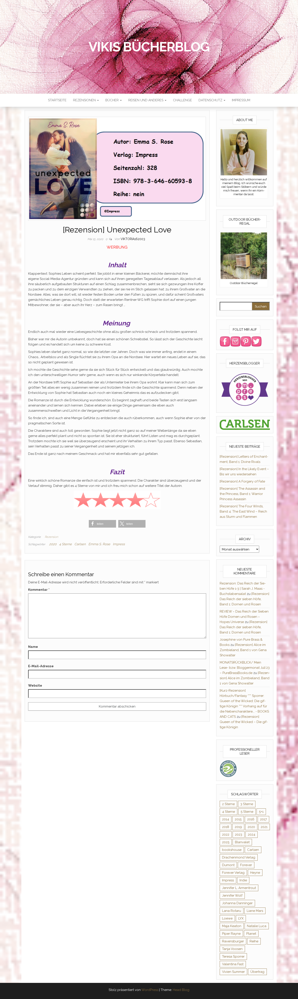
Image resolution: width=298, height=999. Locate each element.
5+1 (261, 812)
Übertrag (257, 972)
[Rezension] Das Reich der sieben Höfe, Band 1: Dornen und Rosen (244, 599)
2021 (264, 827)
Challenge (182, 100)
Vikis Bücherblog (149, 46)
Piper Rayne (231, 934)
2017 (263, 819)
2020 (53, 544)
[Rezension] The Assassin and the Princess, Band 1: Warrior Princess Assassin (242, 494)
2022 (225, 834)
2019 (238, 827)
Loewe (227, 918)
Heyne (255, 873)
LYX (240, 918)
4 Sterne (65, 544)
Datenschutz (211, 100)
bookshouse (231, 850)
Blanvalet (242, 842)
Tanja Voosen (232, 949)
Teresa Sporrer (233, 956)
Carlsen (80, 544)
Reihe (254, 941)
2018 (225, 827)
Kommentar (39, 590)
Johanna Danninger (237, 903)
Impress (119, 544)
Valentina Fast (232, 964)
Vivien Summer (233, 972)
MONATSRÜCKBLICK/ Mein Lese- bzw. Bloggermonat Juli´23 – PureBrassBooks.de (245, 667)
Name (33, 647)
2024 (251, 834)
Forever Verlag (233, 873)
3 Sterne (246, 804)
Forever (246, 865)
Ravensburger (233, 941)
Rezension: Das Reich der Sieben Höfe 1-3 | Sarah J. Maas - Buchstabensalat (243, 588)
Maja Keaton (231, 926)
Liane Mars (255, 911)
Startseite (57, 100)
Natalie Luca (256, 926)
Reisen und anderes (146, 100)
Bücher (112, 100)
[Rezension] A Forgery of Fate (242, 481)
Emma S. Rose (99, 544)
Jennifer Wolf (232, 895)
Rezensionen (85, 100)
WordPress (149, 990)
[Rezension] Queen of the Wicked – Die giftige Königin (244, 722)
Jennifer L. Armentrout (239, 888)
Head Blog (181, 990)
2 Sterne (228, 804)
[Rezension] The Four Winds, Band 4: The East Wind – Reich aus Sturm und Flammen (243, 511)
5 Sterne (247, 812)
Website (35, 685)
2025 (225, 842)
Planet (251, 934)
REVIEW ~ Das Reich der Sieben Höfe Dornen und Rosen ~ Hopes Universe (244, 617)
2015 (238, 819)
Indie (243, 880)
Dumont (228, 865)
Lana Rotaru (231, 911)
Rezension (51, 536)
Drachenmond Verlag (238, 857)
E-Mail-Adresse (41, 666)
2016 (250, 819)
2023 (238, 834)
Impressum (241, 100)
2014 (225, 819)
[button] (102, 524)
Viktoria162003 (133, 239)
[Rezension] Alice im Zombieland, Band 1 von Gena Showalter (243, 650)
